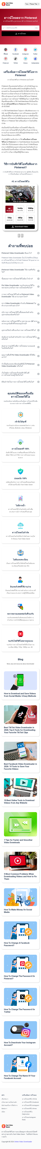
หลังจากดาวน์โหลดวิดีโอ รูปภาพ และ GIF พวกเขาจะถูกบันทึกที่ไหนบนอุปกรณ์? (19, 322)
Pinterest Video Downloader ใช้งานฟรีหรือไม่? (18, 271)
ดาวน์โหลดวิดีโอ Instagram (30, 1105)
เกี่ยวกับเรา (5, 1099)
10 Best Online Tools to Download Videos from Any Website (19, 801)
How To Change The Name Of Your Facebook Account (19, 1077)
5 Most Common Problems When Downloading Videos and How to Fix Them (20, 876)
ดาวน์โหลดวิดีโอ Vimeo (29, 1108)
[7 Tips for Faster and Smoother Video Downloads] (20, 824)
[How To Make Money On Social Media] (20, 897)
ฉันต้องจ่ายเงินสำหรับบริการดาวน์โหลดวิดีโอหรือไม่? (19, 338)
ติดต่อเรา (4, 1108)
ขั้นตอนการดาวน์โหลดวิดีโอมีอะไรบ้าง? (17, 279)
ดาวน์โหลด (22, 33)
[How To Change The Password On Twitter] (20, 997)
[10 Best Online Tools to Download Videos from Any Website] (20, 787)
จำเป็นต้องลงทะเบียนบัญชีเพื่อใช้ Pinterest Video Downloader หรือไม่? (18, 365)
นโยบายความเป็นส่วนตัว (9, 1102)
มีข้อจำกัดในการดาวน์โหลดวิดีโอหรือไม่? (18, 382)
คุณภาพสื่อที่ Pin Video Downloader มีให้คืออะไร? (18, 356)
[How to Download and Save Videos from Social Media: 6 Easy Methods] (20, 680)
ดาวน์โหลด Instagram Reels (29, 1119)
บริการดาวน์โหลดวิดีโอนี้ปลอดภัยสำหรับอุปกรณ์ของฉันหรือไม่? (17, 313)
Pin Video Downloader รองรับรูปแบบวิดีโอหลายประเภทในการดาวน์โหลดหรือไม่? (18, 286)
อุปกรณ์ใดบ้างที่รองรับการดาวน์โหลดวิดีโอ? (19, 330)
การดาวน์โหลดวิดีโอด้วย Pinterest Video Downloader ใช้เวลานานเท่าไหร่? (18, 295)
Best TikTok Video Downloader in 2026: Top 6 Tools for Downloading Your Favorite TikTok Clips (19, 730)
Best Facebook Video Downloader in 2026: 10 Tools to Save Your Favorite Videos (20, 766)
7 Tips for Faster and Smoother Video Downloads (18, 841)
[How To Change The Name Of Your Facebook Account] (20, 1063)
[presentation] (19, 235)
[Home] (8, 4)
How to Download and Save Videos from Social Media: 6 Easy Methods (20, 694)
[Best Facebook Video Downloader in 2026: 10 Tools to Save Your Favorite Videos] (20, 751)
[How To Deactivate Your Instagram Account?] (20, 1030)
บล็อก (3, 1112)
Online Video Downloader (23, 1142)
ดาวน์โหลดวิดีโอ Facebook (30, 1102)
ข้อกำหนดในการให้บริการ (10, 1105)
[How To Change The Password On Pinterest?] (20, 964)
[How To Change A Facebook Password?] (20, 930)
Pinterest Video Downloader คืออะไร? (17, 253)
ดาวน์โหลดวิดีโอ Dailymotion (27, 1113)
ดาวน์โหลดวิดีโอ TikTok (29, 1099)
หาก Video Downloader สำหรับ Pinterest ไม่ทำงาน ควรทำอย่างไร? (19, 304)
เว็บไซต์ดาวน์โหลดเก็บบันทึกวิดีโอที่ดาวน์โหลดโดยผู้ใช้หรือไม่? (15, 374)
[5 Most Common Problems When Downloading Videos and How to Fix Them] (20, 861)
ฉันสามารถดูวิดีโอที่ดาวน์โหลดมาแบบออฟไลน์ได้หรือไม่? (18, 347)
